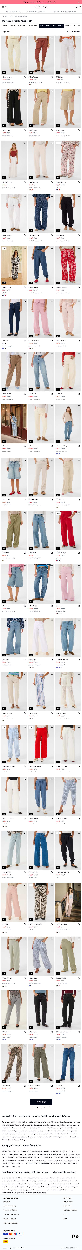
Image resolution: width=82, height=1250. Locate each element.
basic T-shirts (75, 1157)
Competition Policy (9, 1206)
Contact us (6, 1202)
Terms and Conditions (19, 1248)
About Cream (68, 1202)
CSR (65, 1214)
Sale (11, 16)
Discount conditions (10, 1210)
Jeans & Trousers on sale (21, 16)
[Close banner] (78, 2)
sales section (30, 1163)
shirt (72, 1154)
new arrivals (43, 1163)
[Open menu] (2, 7)
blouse (78, 1154)
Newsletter (67, 1206)
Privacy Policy (7, 1248)
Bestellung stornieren (10, 1223)
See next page (41, 1102)
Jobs (65, 1219)
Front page (4, 16)
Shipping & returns (9, 1219)
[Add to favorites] (25, 37)
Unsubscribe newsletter (11, 1214)
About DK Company (70, 1210)
